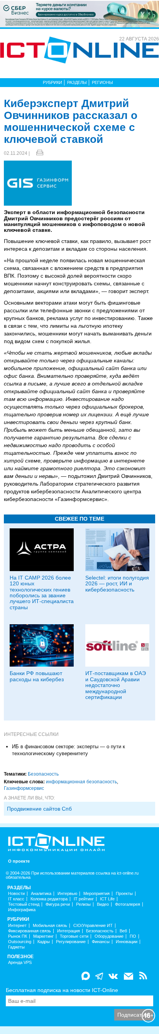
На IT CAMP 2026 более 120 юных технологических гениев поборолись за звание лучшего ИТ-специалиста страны (42, 592)
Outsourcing (19, 942)
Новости (16, 894)
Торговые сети (74, 936)
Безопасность (43, 774)
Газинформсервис (24, 788)
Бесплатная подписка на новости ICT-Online (62, 990)
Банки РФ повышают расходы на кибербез (37, 676)
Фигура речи (58, 904)
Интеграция (68, 931)
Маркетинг (43, 936)
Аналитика (41, 894)
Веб (123, 931)
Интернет (17, 925)
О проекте (19, 861)
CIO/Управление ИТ (93, 925)
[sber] (79, 13)
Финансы (101, 942)
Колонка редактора (49, 899)
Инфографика (22, 910)
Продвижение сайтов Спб (39, 809)
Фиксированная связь (29, 931)
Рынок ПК (17, 936)
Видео (103, 904)
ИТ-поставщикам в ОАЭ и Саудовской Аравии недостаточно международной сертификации (115, 685)
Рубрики (52, 82)
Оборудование (109, 936)
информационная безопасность (81, 781)
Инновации (126, 942)
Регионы (102, 82)
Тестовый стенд (23, 904)
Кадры (43, 942)
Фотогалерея (127, 904)
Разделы (77, 82)
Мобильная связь (50, 925)
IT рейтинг (84, 899)
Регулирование (71, 942)
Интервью (67, 894)
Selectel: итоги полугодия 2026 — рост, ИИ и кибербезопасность (117, 584)
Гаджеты (16, 947)
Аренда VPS (20, 962)
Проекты (124, 894)
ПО (133, 936)
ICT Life (107, 899)
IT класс (16, 899)
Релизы (83, 904)
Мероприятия (96, 894)
